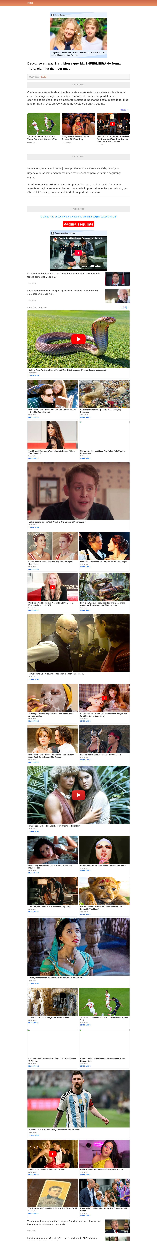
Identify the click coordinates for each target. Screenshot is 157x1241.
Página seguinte (79, 224)
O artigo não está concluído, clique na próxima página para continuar (78, 216)
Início (30, 3)
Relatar (44, 77)
